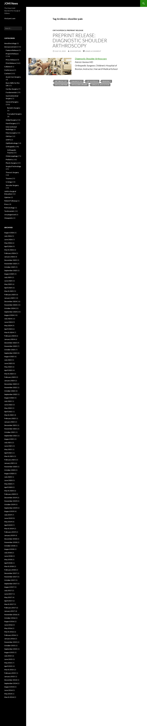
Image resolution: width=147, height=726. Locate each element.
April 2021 (8, 453)
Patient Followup (10, 201)
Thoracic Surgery (12, 172)
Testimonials (9, 211)
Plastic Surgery (11, 163)
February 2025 (10, 294)
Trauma (9, 178)
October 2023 (9, 350)
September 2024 (10, 312)
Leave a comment (93, 51)
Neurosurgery (11, 133)
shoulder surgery (79, 85)
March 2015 (9, 670)
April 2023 (8, 370)
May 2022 (8, 408)
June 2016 (8, 625)
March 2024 (9, 332)
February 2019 (10, 532)
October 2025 (9, 267)
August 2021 (9, 439)
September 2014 (10, 683)
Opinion (7, 197)
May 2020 (8, 484)
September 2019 (10, 508)
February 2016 (10, 635)
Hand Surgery (11, 123)
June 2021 (8, 446)
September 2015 (10, 649)
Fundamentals (11, 92)
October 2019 (9, 504)
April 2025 (8, 288)
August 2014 (9, 687)
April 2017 (8, 601)
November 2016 (10, 614)
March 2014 (9, 697)
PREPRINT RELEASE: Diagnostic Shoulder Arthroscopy (80, 40)
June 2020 (8, 480)
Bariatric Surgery (13, 108)
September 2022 (10, 394)
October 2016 (9, 618)
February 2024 (10, 336)
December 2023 (10, 343)
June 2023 (8, 363)
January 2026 (9, 257)
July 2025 (8, 277)
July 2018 (8, 553)
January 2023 (9, 380)
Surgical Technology (13, 166)
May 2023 (8, 367)
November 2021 (10, 429)
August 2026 (9, 233)
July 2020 (8, 477)
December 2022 (10, 384)
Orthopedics (59, 30)
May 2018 (8, 559)
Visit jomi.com (9, 18)
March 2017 (9, 604)
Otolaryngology (12, 156)
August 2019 (9, 511)
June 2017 (8, 594)
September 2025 (10, 270)
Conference (9, 70)
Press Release (11, 60)
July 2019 (8, 515)
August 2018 (9, 549)
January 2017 (9, 611)
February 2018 (10, 570)
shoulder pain (61, 85)
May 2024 (8, 325)
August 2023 (9, 356)
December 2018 (10, 539)
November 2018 (10, 542)
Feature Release (12, 50)
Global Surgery (11, 120)
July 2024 (8, 319)
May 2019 (8, 522)
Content (7, 73)
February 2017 (10, 608)
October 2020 (9, 470)
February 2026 (10, 253)
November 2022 (10, 387)
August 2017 (9, 587)
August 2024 (9, 315)
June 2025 (8, 281)
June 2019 (8, 518)
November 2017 (10, 577)
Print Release (11, 63)
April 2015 (8, 666)
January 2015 (9, 676)
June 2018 (8, 556)
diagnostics (77, 81)
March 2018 (9, 566)
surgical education (100, 85)
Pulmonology (9, 208)
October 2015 (9, 645)
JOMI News (11, 3)
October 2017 (9, 580)
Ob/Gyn (9, 136)
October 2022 (9, 391)
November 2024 (10, 305)
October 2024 (9, 308)
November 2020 (10, 467)
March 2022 (9, 415)
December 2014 (10, 680)
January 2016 (9, 639)
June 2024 (8, 322)
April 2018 (8, 563)
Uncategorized (10, 214)
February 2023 (10, 377)
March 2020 (9, 491)
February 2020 (10, 494)
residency (106, 81)
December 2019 (10, 497)
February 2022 (10, 418)
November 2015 (10, 642)
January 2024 (9, 339)
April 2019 (8, 525)
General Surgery (12, 102)
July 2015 (8, 656)
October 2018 (9, 546)
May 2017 (8, 597)
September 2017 (10, 583)
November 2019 (10, 501)
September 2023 (10, 353)
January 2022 (9, 422)
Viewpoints (8, 218)
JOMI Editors (75, 51)
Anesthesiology (10, 43)
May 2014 (8, 694)
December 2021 (10, 425)
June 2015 (8, 659)
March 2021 (9, 456)
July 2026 (8, 236)
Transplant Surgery (14, 114)
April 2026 (8, 246)
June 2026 (8, 239)
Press (6, 204)
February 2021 (10, 460)
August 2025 (9, 274)
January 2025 (9, 298)
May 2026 (8, 243)
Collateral (8, 67)
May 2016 (8, 628)
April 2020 (8, 487)
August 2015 (9, 652)
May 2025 (8, 284)
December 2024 (10, 301)
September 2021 (10, 436)
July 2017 (8, 590)
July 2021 (8, 442)
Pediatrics (9, 159)
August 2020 (9, 473)
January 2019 (9, 535)
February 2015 (10, 673)
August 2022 (9, 398)
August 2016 (9, 621)
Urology (9, 182)
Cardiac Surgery (12, 89)
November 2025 (10, 264)
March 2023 (9, 374)
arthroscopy (61, 81)
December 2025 (10, 260)
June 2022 (8, 405)
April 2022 (8, 411)
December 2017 (10, 573)
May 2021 (8, 449)
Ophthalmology (12, 143)
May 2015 (8, 663)
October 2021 (9, 432)
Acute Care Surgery (13, 77)
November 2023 (10, 346)
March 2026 (9, 250)
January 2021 (9, 463)
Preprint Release (75, 30)
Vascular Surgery (12, 185)
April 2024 (8, 329)
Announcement (10, 47)
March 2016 (9, 632)
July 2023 (8, 360)
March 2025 (9, 291)
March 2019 (9, 528)
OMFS (8, 140)
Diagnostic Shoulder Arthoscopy (91, 58)
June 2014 (8, 690)
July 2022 (8, 401)
